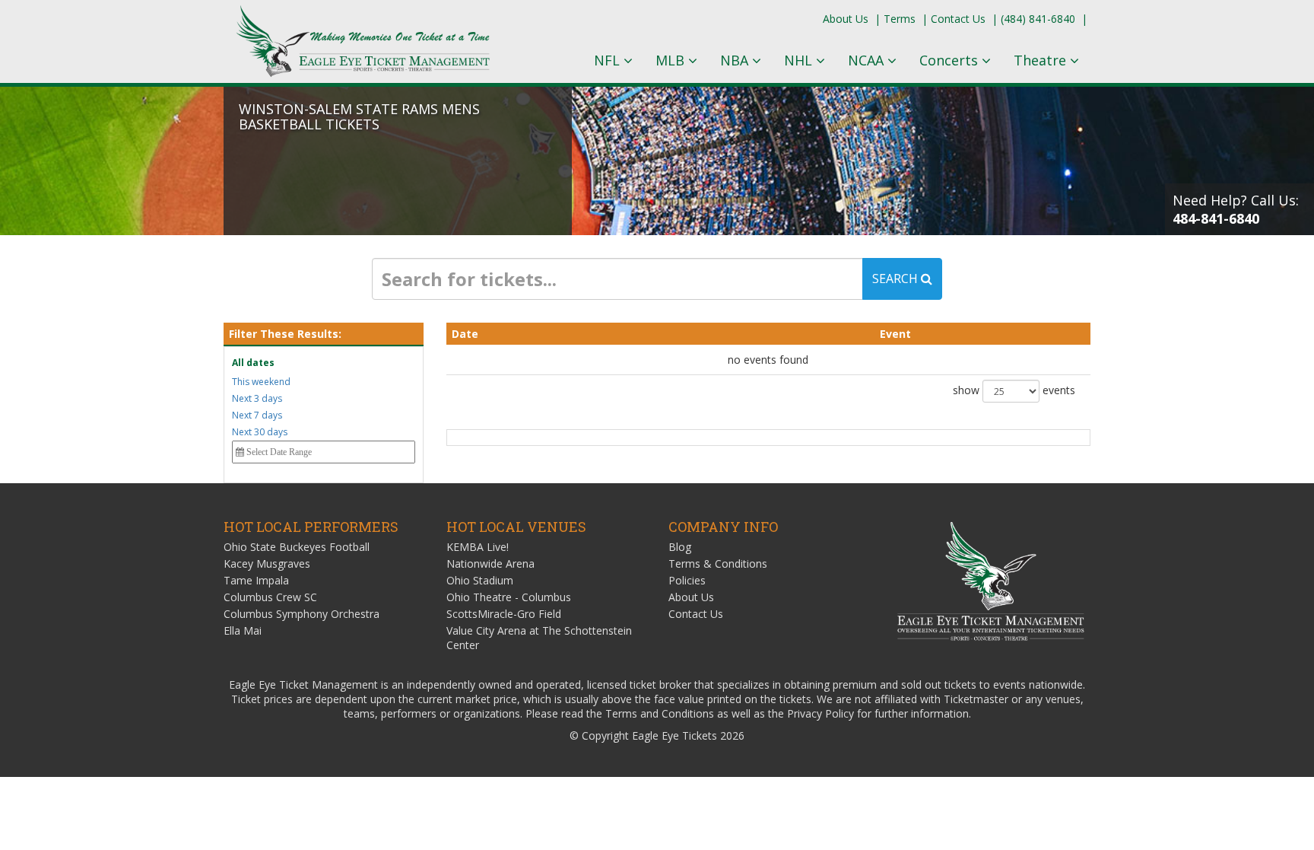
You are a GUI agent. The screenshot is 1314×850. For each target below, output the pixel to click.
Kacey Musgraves (267, 563)
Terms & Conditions (717, 563)
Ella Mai (243, 630)
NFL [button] (609, 60)
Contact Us (958, 18)
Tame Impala (256, 580)
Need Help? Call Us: (1236, 209)
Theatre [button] (1042, 60)
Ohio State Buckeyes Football (297, 547)
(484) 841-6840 (1038, 18)
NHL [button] (800, 60)
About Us (845, 18)
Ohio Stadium (479, 580)
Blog (679, 547)
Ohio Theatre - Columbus (508, 597)
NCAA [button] (867, 60)
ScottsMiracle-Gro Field (503, 613)
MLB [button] (671, 60)
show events (1014, 390)
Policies (687, 580)
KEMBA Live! (477, 547)
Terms (900, 18)
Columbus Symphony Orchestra (301, 613)
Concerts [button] (950, 60)
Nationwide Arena (490, 563)
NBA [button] (736, 60)
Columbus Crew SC (270, 597)
